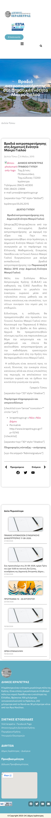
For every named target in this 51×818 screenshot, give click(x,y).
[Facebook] (18, 472)
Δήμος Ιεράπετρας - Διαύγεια (15, 751)
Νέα (31, 417)
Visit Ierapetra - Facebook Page (16, 724)
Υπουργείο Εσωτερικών (13, 735)
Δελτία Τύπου (8, 123)
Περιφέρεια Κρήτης (11, 731)
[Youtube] (33, 472)
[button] (22, 43)
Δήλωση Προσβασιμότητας (15, 764)
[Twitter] (25, 472)
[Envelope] (48, 804)
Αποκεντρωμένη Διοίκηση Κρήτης (18, 727)
